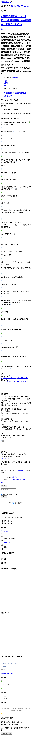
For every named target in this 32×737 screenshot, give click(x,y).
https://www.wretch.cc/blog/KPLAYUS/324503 (14, 378)
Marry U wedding (14, 663)
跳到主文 (3, 29)
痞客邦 (20, 470)
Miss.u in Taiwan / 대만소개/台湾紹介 (8, 660)
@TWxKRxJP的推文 (7, 673)
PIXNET (8, 708)
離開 (10, 733)
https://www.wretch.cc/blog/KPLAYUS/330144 (15, 381)
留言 (23, 470)
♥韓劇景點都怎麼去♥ (18, 479)
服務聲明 (19, 710)
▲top (2, 482)
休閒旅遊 (15, 77)
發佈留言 (3, 496)
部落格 (6, 83)
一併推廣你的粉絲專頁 (5, 663)
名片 (5, 85)
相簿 (5, 81)
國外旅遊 (14, 477)
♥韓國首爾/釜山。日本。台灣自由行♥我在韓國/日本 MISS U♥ (16, 20)
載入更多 (3, 486)
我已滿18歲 (4, 733)
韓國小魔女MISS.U (7, 458)
